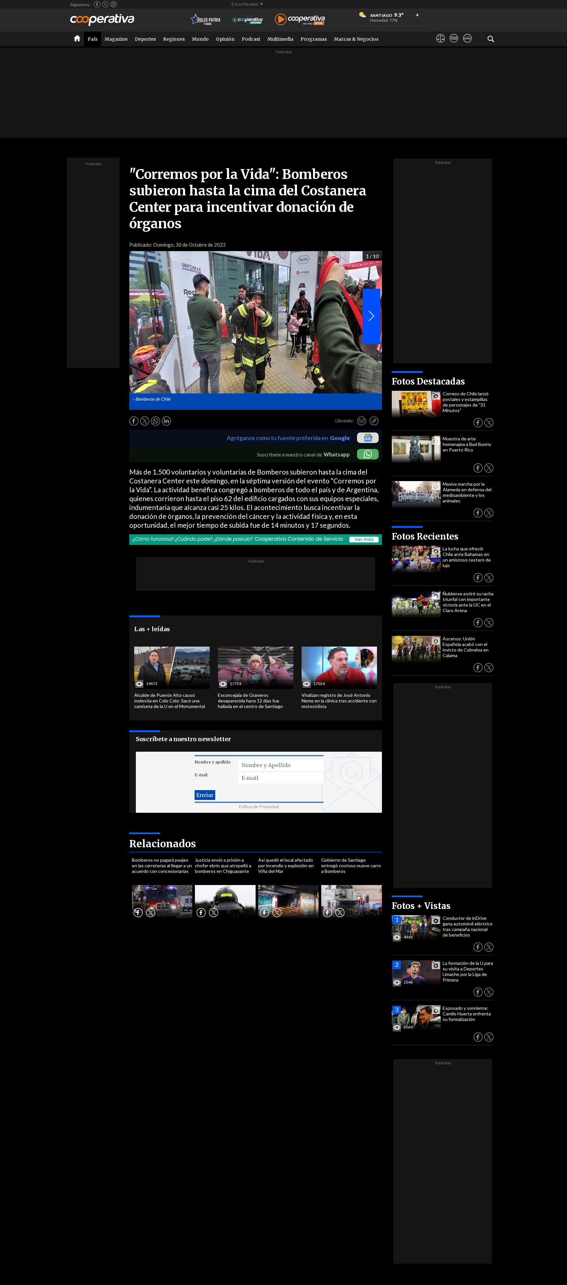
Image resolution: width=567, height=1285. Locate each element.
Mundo (200, 39)
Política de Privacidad (259, 806)
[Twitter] (105, 4)
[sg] (467, 44)
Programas (314, 39)
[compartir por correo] (361, 421)
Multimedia (280, 39)
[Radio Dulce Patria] (205, 20)
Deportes (145, 39)
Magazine (116, 39)
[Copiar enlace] (374, 421)
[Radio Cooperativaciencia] (247, 20)
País (92, 39)
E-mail (201, 774)
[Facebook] (97, 4)
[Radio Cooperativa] (300, 19)
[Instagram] (113, 4)
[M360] (454, 44)
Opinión (225, 39)
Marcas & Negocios (356, 39)
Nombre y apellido (213, 762)
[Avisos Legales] (440, 44)
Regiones (174, 39)
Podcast (251, 39)
